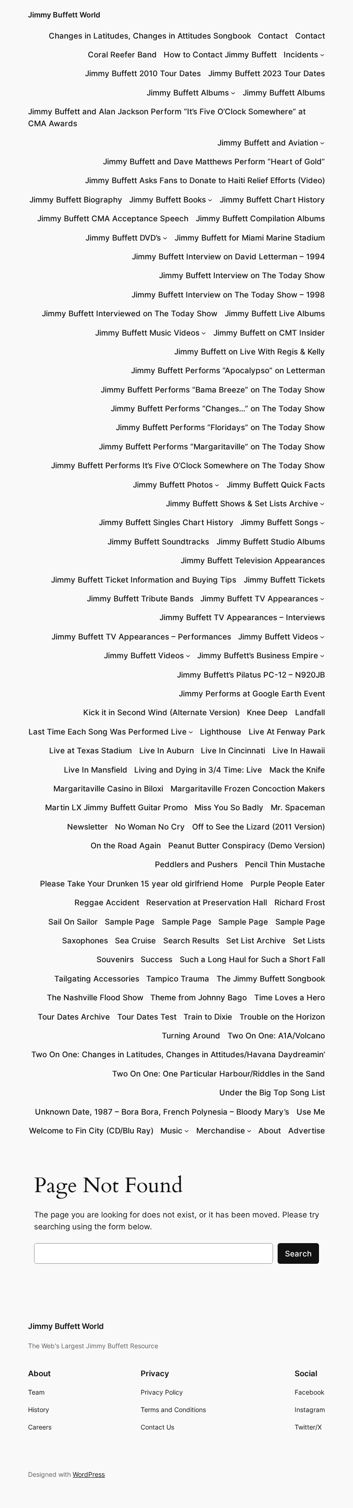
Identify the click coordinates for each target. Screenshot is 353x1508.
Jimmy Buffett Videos (278, 636)
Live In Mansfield (95, 769)
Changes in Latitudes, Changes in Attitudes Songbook (150, 35)
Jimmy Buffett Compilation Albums (260, 218)
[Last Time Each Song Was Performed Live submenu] (190, 731)
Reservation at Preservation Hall (206, 902)
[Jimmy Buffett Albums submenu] (233, 92)
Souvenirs (115, 959)
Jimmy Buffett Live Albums (275, 313)
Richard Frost (299, 902)
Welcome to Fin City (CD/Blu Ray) (91, 1130)
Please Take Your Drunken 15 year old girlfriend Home (141, 883)
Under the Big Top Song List (272, 1092)
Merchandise (220, 1130)
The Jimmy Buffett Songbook (270, 978)
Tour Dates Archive (74, 1016)
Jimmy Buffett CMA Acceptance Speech (112, 218)
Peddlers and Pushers (196, 864)
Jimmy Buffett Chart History (272, 199)
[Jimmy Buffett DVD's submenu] (165, 237)
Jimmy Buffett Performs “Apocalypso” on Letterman (228, 370)
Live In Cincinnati (233, 750)
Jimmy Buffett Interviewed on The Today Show (129, 313)
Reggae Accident (106, 902)
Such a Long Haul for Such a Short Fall (252, 959)
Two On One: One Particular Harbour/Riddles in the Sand (218, 1073)
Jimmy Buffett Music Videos (147, 332)
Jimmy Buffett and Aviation (267, 142)
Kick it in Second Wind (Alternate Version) (161, 712)
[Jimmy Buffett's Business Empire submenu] (322, 655)
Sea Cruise (135, 940)
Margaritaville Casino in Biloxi (108, 788)
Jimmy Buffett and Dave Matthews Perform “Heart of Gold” (214, 161)
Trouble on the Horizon (282, 1016)
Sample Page (129, 921)
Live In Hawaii (299, 750)
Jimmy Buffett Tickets (284, 579)
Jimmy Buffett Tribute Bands (140, 598)
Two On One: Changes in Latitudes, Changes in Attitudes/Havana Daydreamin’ (178, 1054)
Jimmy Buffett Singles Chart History (166, 522)
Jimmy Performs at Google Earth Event (252, 693)
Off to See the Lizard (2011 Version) (258, 826)
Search (298, 1253)
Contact (273, 35)
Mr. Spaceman (298, 807)
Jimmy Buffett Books (167, 199)
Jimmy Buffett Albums (188, 92)
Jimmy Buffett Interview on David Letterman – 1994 (228, 256)
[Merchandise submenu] (249, 1130)
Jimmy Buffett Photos (173, 484)
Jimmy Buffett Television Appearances (253, 560)
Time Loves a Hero (289, 997)
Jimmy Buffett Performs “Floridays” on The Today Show (220, 427)
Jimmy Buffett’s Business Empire (257, 655)
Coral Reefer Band (122, 54)
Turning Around (191, 1035)
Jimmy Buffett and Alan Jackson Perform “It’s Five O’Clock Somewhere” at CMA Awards (167, 117)
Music (171, 1130)
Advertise (306, 1130)
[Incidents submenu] (322, 54)
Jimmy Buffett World (64, 14)
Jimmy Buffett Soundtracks (158, 541)
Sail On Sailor (73, 921)
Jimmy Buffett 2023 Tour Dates (266, 73)
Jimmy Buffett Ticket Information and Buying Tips (143, 579)
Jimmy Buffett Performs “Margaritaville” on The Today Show (212, 446)
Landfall (310, 712)
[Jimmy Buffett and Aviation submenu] (322, 142)
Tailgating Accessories (96, 978)
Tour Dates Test (146, 1016)
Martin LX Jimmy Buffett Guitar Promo (116, 807)
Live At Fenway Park (287, 731)
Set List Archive (255, 940)
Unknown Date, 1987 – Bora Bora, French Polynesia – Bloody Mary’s (162, 1111)
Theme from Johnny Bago (198, 997)
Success (156, 959)
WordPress (89, 1474)
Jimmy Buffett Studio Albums (270, 541)
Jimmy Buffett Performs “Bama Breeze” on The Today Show (213, 389)
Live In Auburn (166, 750)
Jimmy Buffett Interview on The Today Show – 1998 (228, 294)
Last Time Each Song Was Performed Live (107, 731)
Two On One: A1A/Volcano (276, 1035)
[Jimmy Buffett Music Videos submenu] (203, 333)
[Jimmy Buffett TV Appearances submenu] (322, 598)
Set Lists (309, 940)
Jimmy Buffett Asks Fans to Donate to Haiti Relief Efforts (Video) (205, 180)
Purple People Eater (288, 883)
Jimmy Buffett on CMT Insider (269, 332)
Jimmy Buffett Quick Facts (276, 484)
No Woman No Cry (150, 826)
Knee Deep (267, 712)
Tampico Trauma (177, 978)
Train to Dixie (207, 1016)
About (269, 1130)
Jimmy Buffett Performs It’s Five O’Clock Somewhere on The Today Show (188, 465)
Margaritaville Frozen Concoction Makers (248, 788)
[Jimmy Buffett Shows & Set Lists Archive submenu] (322, 503)
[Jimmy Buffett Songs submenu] (322, 522)
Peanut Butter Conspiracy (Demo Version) (246, 845)
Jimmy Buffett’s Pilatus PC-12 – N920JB (251, 674)
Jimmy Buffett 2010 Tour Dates (143, 73)
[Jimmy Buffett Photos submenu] (217, 484)
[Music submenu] (186, 1130)
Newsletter (87, 826)
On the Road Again (126, 845)
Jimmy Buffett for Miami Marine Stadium (250, 237)
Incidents (301, 54)
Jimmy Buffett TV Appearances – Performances (141, 636)
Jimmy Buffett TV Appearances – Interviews (242, 617)
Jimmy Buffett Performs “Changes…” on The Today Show (218, 408)
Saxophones (85, 940)
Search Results (191, 940)
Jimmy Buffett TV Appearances (259, 598)
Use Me (310, 1111)
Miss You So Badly (228, 807)
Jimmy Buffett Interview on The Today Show (242, 275)
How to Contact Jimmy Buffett (220, 54)
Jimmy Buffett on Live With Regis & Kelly (249, 351)
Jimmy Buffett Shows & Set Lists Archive (242, 503)
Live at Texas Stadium (90, 750)
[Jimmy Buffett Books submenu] (210, 199)
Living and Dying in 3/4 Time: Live (198, 769)
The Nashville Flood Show (95, 997)
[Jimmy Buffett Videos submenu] (322, 636)
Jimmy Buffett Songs (279, 522)
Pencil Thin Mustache (285, 864)
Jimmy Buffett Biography (75, 199)
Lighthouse (220, 731)
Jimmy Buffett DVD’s (123, 237)
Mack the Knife (297, 769)
